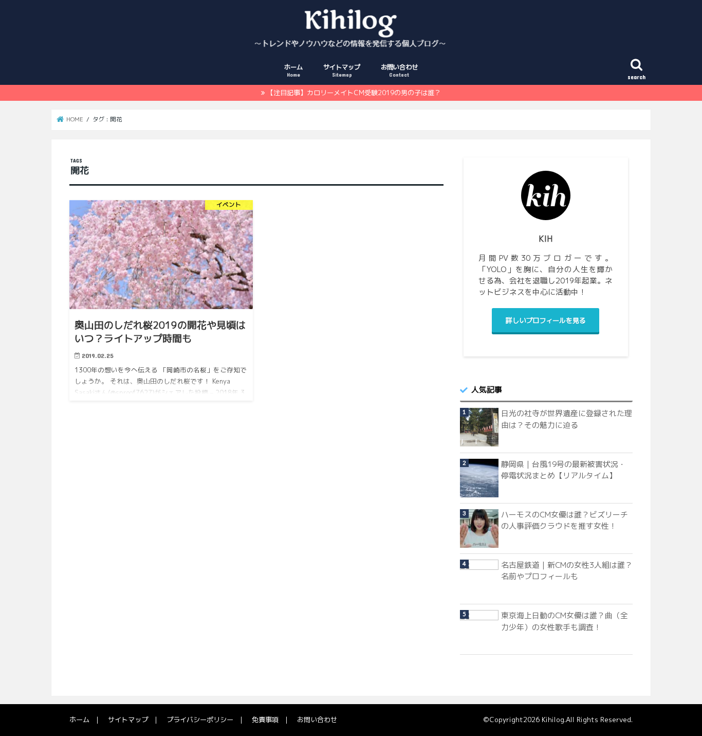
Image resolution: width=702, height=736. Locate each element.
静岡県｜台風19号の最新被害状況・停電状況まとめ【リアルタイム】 (563, 470)
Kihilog (553, 719)
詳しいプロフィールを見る (546, 320)
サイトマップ (341, 70)
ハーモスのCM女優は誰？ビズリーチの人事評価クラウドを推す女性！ (564, 520)
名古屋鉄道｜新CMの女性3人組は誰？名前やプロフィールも (567, 571)
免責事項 (265, 719)
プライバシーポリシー (200, 719)
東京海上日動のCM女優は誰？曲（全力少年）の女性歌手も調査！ (564, 621)
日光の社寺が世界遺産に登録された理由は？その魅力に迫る (566, 419)
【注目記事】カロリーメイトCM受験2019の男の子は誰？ (354, 92)
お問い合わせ (399, 70)
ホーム (293, 70)
